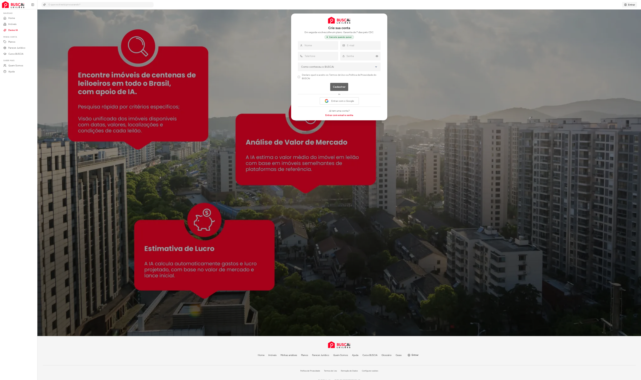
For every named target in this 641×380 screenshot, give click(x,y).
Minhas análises (289, 355)
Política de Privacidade (361, 75)
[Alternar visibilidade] (378, 56)
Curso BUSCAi (369, 355)
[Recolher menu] (32, 4)
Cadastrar (339, 86)
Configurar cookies (370, 371)
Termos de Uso (337, 75)
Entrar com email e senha (339, 115)
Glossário (386, 355)
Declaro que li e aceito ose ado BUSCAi (339, 77)
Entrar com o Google (342, 101)
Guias (399, 355)
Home (261, 355)
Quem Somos (340, 355)
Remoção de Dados (349, 371)
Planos (304, 355)
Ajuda (355, 355)
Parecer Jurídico (320, 355)
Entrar (415, 355)
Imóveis (272, 355)
